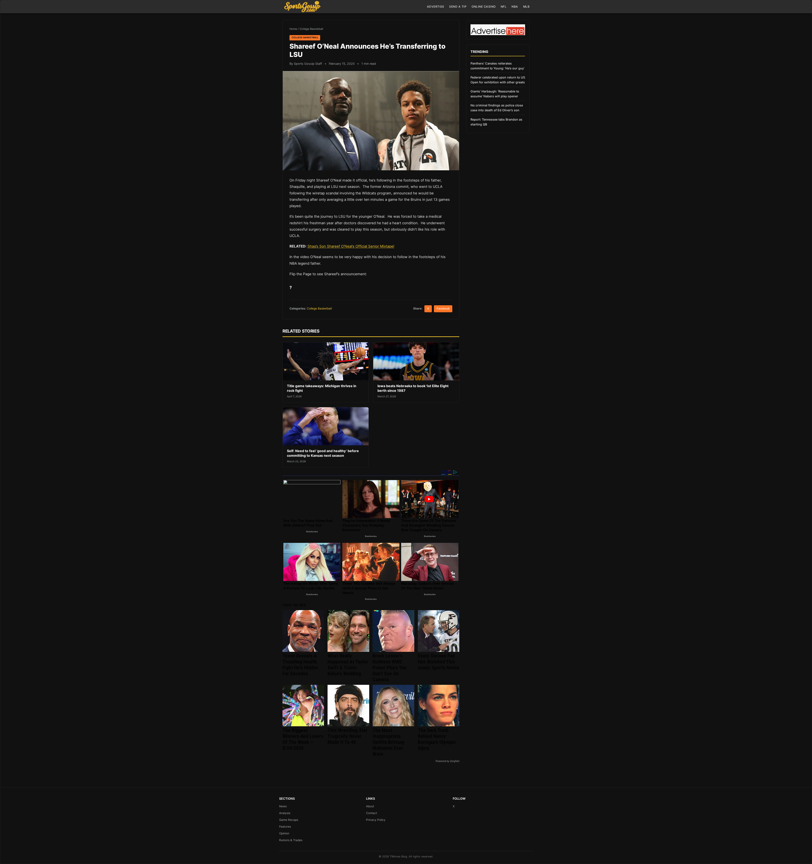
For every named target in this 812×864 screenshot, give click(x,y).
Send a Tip (457, 6)
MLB (526, 6)
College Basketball (311, 28)
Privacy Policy (375, 819)
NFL (504, 6)
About (370, 806)
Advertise (435, 6)
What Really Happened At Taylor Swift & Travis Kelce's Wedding (348, 665)
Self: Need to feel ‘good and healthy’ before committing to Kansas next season (323, 453)
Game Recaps (288, 819)
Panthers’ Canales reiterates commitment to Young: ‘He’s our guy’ (497, 66)
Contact (371, 813)
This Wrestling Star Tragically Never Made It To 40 (348, 736)
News (283, 806)
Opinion (284, 833)
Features (285, 826)
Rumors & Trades (290, 840)
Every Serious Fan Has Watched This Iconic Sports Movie (438, 662)
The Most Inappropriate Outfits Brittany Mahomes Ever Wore (389, 742)
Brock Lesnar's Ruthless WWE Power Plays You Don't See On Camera (390, 667)
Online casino (484, 6)
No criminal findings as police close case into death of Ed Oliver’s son (496, 107)
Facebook (443, 308)
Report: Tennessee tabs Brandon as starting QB (496, 122)
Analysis (284, 813)
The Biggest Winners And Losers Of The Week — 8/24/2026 (303, 739)
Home (293, 28)
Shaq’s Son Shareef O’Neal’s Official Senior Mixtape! (350, 246)
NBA (515, 6)
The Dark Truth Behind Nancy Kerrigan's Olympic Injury (437, 739)
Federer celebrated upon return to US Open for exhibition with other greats (497, 80)
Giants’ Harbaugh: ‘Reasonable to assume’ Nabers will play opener (494, 93)
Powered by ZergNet (447, 761)
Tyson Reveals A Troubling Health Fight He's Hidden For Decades (300, 665)
